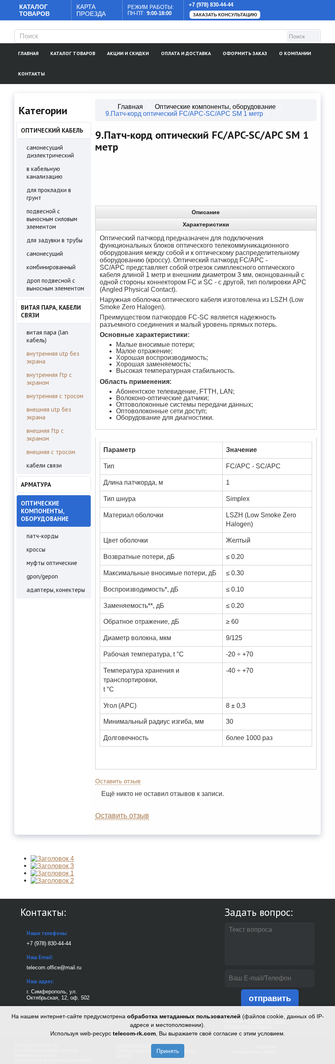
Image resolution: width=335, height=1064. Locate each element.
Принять (167, 1051)
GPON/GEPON (42, 576)
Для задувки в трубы (55, 240)
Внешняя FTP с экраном (45, 434)
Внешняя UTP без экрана (49, 413)
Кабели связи (44, 465)
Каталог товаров (72, 53)
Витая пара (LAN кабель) (47, 336)
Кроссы (36, 549)
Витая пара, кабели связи (51, 311)
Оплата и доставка (186, 53)
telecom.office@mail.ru (54, 967)
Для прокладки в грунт (49, 194)
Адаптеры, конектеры (56, 590)
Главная (28, 53)
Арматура (36, 484)
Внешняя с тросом (51, 452)
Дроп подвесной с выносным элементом (55, 284)
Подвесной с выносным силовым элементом (52, 219)
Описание (206, 212)
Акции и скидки (128, 53)
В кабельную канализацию (45, 172)
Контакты (31, 74)
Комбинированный (51, 267)
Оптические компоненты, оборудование (45, 511)
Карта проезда (91, 10)
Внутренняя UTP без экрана (53, 357)
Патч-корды (42, 536)
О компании (295, 53)
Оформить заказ (245, 53)
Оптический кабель (52, 130)
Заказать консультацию (225, 14)
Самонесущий (45, 253)
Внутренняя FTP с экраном (49, 378)
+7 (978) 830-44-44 (211, 5)
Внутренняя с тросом (55, 396)
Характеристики (206, 224)
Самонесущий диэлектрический (50, 151)
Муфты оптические (52, 563)
